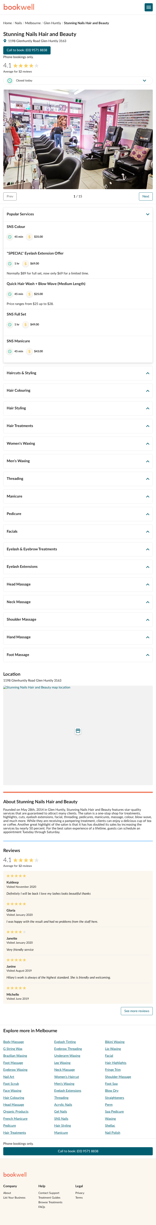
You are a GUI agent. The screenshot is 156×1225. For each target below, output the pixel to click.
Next (145, 196)
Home (7, 23)
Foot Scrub (11, 1083)
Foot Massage (13, 1063)
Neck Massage (64, 1069)
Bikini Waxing (115, 1042)
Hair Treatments (14, 1132)
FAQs (41, 1207)
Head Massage (13, 1104)
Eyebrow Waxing (15, 1069)
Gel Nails (60, 1111)
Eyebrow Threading (68, 1048)
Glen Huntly (52, 23)
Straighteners (114, 1097)
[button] (78, 234)
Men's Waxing (64, 1083)
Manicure (61, 1132)
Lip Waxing (113, 1048)
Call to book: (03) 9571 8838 (27, 50)
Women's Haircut (66, 1077)
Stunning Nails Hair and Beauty (86, 23)
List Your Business (14, 1197)
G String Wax (12, 1048)
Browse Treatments (50, 1202)
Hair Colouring (13, 1097)
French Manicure (15, 1118)
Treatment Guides (49, 1197)
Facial (109, 1055)
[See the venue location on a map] (78, 735)
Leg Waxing (62, 1063)
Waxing (110, 1118)
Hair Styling (62, 1125)
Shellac (110, 1125)
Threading (61, 1097)
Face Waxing (12, 1090)
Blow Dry (111, 1090)
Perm (109, 1104)
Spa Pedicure (114, 1111)
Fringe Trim (113, 1069)
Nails (18, 23)
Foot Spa (111, 1083)
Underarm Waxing (67, 1055)
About (7, 1193)
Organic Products (15, 1111)
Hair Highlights (115, 1063)
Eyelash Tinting (65, 1042)
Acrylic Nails (63, 1104)
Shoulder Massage (118, 1077)
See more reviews (136, 1011)
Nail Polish (112, 1132)
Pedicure (9, 1125)
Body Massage (13, 1042)
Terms (79, 1197)
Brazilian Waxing (15, 1055)
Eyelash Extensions (67, 1090)
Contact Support (48, 1193)
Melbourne (33, 23)
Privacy (79, 1193)
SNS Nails (61, 1118)
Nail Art (8, 1077)
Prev (10, 196)
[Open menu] (149, 7)
